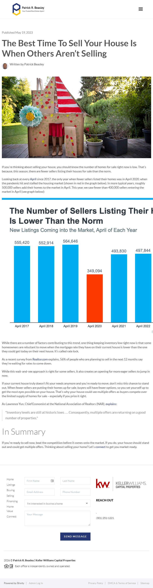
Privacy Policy (95, 583)
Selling (10, 495)
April (33, 179)
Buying (11, 490)
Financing (12, 501)
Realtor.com (40, 359)
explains (111, 404)
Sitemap (144, 583)
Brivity (20, 583)
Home (10, 479)
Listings (11, 484)
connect (100, 447)
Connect (11, 516)
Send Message (75, 536)
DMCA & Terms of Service (122, 583)
